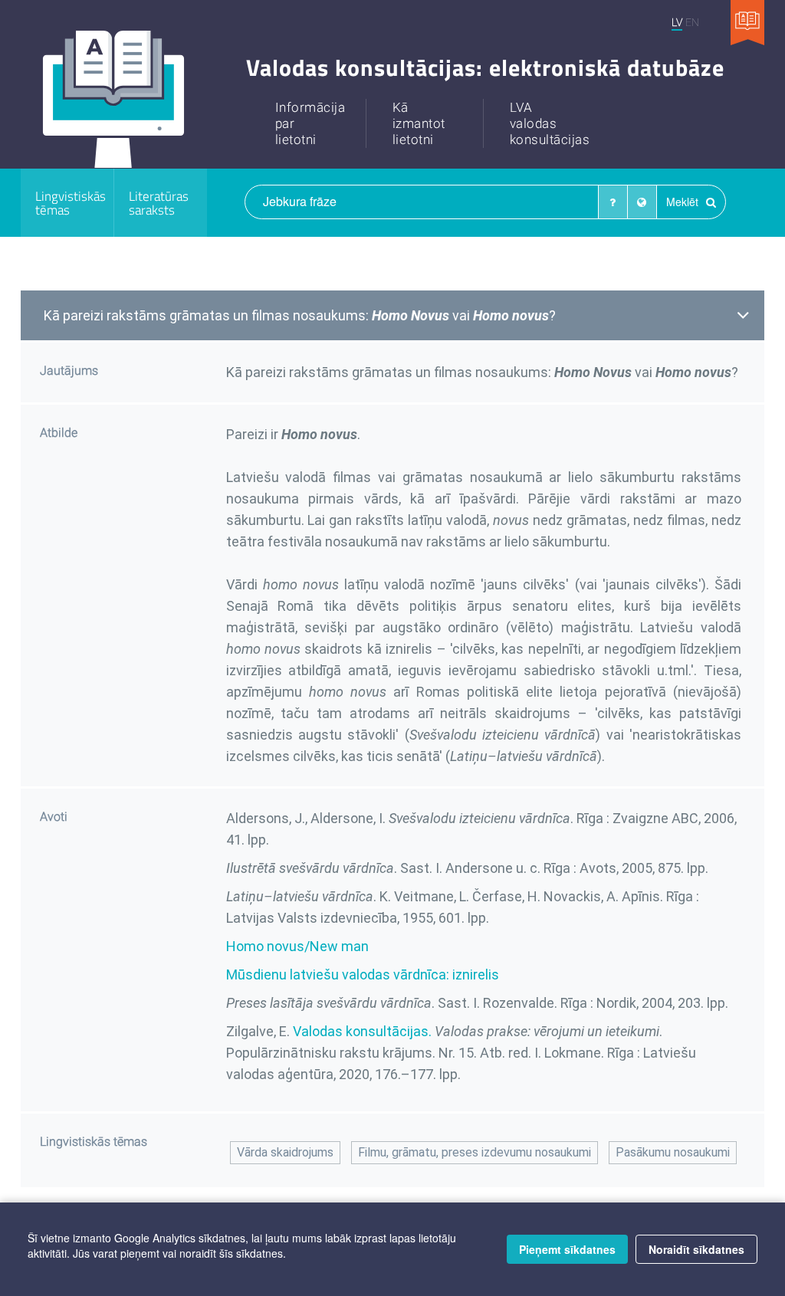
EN (692, 22)
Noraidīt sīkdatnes (696, 1249)
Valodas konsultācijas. (362, 1031)
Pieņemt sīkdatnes (567, 1249)
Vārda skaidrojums (285, 1152)
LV (677, 22)
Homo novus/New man (297, 946)
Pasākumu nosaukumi (673, 1152)
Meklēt (683, 201)
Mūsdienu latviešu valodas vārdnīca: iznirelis (362, 974)
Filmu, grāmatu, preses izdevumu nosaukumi (474, 1152)
